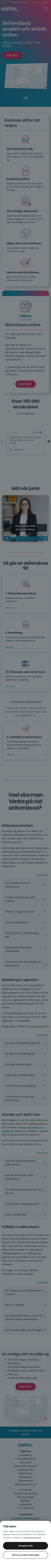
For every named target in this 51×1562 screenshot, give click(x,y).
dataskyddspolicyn (32, 1537)
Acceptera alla (25, 1545)
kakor (16, 1537)
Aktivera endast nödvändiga (25, 1555)
